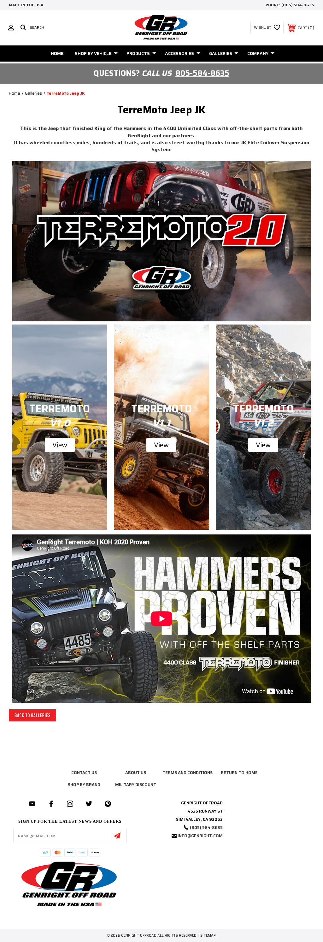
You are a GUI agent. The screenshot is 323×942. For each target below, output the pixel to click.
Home (57, 53)
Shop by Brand (84, 784)
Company (257, 53)
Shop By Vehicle (93, 53)
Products (138, 53)
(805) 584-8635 (297, 5)
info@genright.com (200, 835)
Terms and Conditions (187, 772)
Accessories (179, 53)
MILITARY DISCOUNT (135, 784)
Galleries (220, 53)
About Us (135, 772)
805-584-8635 (202, 73)
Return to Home (239, 772)
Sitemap (208, 935)
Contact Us (84, 772)
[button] (161, 241)
